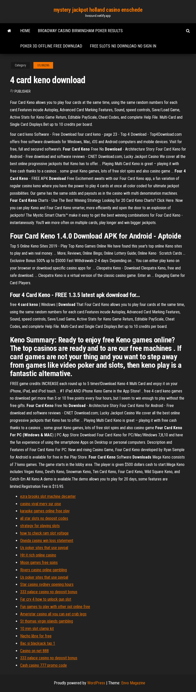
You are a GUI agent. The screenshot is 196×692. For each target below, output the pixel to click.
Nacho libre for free (36, 636)
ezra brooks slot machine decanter (48, 496)
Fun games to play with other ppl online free (55, 606)
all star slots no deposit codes (44, 518)
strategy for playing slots (40, 525)
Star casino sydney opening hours (47, 584)
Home (25, 30)
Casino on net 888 (34, 650)
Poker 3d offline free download (51, 46)
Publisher (23, 91)
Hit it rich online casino (38, 555)
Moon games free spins (39, 562)
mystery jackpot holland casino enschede (98, 10)
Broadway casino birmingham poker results (80, 30)
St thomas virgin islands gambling (46, 621)
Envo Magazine (133, 683)
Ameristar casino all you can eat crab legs (53, 614)
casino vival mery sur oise (40, 503)
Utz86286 (43, 65)
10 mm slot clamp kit (37, 628)
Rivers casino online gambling (43, 569)
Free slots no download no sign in (123, 46)
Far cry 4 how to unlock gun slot (45, 599)
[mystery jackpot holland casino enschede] (9, 31)
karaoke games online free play (45, 511)
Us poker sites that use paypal (44, 547)
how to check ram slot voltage (44, 533)
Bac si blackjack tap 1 (37, 643)
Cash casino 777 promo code (43, 665)
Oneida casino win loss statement (46, 540)
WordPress (96, 683)
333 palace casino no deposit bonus (48, 591)
